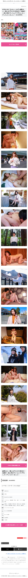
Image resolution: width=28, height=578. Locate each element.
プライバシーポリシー (14, 573)
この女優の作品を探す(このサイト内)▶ (14, 525)
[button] (20, 549)
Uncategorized (5, 543)
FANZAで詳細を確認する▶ (14, 465)
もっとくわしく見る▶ (14, 44)
